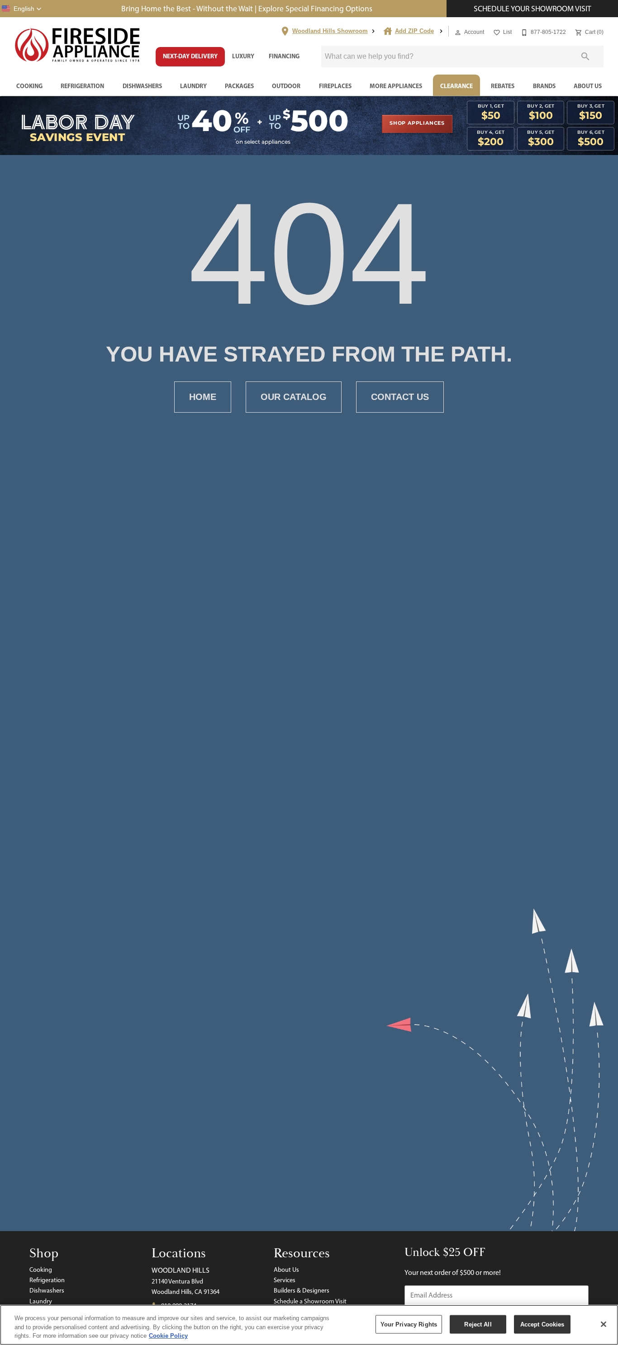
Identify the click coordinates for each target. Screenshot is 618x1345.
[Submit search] (585, 56)
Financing (284, 56)
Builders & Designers (301, 1290)
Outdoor (286, 85)
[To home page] (77, 46)
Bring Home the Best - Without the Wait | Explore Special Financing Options (246, 8)
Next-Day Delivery (190, 56)
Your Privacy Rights (408, 1324)
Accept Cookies (542, 1324)
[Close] (603, 1324)
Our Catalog (294, 397)
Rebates (502, 85)
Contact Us (400, 397)
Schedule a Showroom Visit (310, 1301)
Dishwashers (142, 85)
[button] (22, 9)
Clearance (456, 85)
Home (202, 397)
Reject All (477, 1324)
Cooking (29, 85)
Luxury (243, 56)
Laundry (193, 85)
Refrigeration (82, 85)
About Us (588, 85)
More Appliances (396, 85)
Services (284, 1280)
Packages (239, 85)
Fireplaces (335, 85)
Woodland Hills (180, 1270)
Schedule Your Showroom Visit (532, 8)
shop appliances (417, 123)
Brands (544, 85)
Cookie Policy (168, 1335)
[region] (309, 1325)
